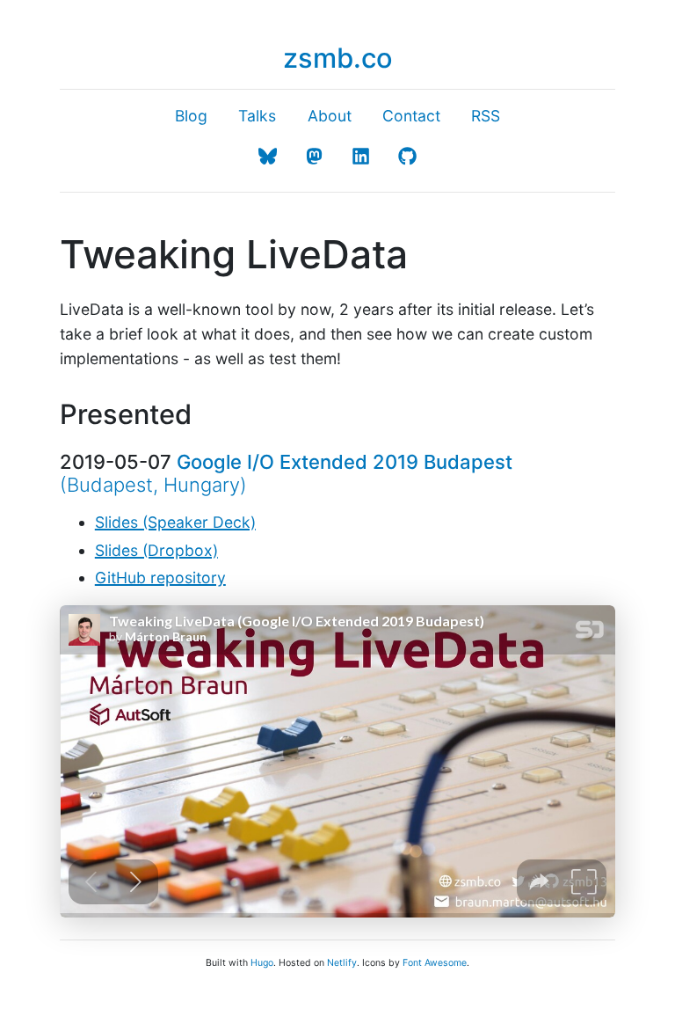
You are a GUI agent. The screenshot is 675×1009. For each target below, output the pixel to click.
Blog (191, 115)
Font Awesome (435, 963)
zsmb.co (338, 57)
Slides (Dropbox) (156, 550)
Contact (411, 115)
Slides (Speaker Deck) (175, 522)
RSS (485, 115)
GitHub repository (160, 577)
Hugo (261, 963)
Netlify (342, 963)
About (330, 115)
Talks (257, 115)
